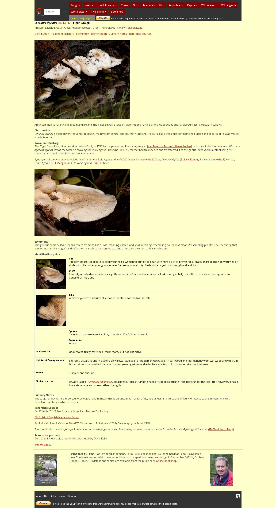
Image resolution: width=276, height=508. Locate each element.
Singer (62, 163)
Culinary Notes (118, 33)
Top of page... (43, 444)
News (61, 496)
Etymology (82, 33)
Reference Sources (140, 33)
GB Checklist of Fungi (221, 429)
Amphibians (176, 5)
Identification (99, 33)
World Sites (78, 11)
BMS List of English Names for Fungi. (56, 417)
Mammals (149, 5)
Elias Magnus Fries (101, 150)
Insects (89, 5)
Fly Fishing (97, 11)
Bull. (62, 23)
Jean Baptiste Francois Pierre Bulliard (169, 146)
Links (53, 496)
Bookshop (117, 11)
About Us (41, 496)
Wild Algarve (228, 5)
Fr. (68, 23)
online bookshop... (167, 461)
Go (64, 12)
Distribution (41, 33)
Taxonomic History (62, 33)
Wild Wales (208, 5)
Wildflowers (107, 5)
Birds (135, 5)
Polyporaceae (134, 27)
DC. (124, 159)
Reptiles (192, 5)
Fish (161, 5)
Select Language (81, 18)
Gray (157, 159)
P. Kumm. (192, 159)
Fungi (74, 5)
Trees (124, 5)
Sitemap (72, 496)
